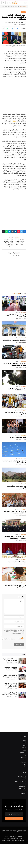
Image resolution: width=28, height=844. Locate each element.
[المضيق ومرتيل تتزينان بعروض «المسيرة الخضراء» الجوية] (14, 449)
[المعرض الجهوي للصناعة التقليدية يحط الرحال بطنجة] (14, 303)
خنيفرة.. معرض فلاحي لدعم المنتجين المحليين (15, 413)
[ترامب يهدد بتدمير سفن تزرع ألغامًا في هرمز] (22, 669)
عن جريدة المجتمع (22, 777)
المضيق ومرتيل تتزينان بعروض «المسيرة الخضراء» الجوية (14, 462)
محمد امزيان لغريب (19, 22)
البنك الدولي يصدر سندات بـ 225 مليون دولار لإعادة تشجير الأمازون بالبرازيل (19, 242)
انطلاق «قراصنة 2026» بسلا (18, 437)
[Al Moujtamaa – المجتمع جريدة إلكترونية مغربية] (15, 2)
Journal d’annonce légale (16, 838)
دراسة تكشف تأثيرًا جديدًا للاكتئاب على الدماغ (10, 660)
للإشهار (24, 784)
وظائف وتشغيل (22, 786)
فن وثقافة (23, 757)
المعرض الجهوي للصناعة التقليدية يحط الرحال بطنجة (15, 316)
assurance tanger (6, 840)
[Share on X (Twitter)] (12, 28)
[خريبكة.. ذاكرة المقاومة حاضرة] (14, 550)
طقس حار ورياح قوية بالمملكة (17, 389)
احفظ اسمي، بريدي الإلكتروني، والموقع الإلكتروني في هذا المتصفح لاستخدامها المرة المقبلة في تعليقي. (14, 631)
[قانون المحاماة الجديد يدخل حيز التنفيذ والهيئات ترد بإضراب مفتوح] (14, 525)
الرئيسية (17, 6)
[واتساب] (7, 28)
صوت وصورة (23, 762)
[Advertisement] (14, 95)
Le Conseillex (6, 838)
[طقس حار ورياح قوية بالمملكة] (14, 377)
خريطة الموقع (23, 793)
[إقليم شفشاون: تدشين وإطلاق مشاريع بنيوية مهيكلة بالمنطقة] (14, 38)
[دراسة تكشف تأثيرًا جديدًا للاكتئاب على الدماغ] (22, 661)
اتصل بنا (24, 779)
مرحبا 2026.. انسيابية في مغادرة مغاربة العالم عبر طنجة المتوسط (14, 364)
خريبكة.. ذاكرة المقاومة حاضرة (17, 562)
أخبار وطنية (12, 6)
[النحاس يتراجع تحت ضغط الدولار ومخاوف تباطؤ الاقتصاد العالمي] (22, 685)
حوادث (24, 750)
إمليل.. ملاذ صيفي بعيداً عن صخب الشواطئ (16, 487)
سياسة (24, 741)
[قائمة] (26, 2)
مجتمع (24, 745)
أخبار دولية (23, 748)
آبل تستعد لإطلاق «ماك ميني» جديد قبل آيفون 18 (10, 676)
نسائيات (24, 767)
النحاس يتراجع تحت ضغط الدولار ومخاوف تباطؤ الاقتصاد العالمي (10, 685)
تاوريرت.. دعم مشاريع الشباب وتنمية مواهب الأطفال (15, 586)
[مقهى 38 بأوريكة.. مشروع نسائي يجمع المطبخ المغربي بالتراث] (14, 500)
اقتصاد (24, 743)
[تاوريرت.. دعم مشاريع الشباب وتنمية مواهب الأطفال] (14, 574)
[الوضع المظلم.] (7, 2)
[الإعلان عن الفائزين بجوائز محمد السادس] (14, 328)
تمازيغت (24, 760)
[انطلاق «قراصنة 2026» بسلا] (14, 426)
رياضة (25, 755)
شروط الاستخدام (22, 789)
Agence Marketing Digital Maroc (8, 832)
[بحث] (10, 2)
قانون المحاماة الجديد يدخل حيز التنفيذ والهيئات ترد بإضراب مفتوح (15, 537)
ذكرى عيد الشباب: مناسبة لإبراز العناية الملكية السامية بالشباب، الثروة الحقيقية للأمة (8, 243)
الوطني (14, 121)
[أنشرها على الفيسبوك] (17, 28)
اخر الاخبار (24, 791)
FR (3, 3)
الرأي (25, 765)
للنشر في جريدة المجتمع (20, 781)
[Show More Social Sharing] (3, 28)
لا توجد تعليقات (22, 24)
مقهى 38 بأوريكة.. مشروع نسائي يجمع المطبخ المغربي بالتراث (15, 512)
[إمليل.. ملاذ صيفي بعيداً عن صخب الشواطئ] (14, 475)
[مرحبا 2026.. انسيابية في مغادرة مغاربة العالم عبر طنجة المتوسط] (14, 352)
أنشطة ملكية (23, 753)
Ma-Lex (6, 836)
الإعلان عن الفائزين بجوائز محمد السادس (14, 340)
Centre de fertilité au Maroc (18, 840)
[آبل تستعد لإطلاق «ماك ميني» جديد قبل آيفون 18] (22, 677)
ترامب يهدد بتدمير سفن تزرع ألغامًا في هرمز (10, 668)
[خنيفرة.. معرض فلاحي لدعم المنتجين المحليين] (14, 401)
